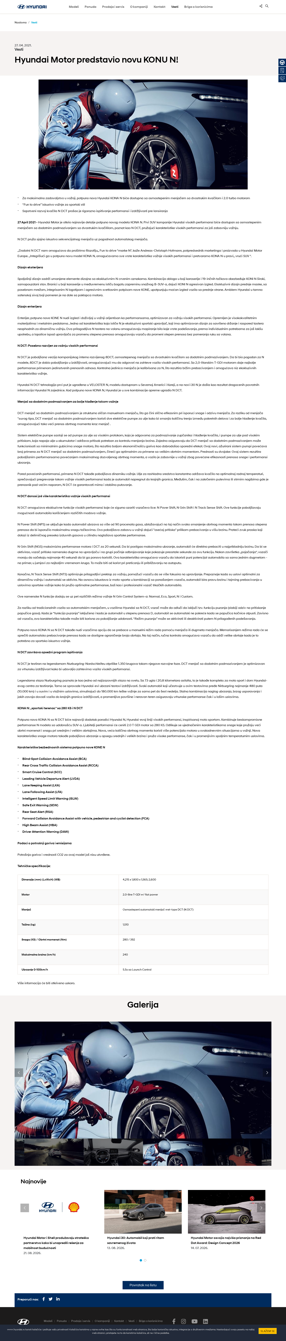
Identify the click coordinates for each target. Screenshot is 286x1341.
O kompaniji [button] (139, 7)
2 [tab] (145, 1260)
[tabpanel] (59, 1222)
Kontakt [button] (159, 7)
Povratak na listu (143, 1285)
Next (267, 1072)
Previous (19, 1072)
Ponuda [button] (90, 7)
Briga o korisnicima (151, 1320)
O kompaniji (102, 1320)
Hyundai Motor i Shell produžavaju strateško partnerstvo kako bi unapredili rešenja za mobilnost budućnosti (56, 1243)
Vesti (174, 7)
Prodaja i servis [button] (113, 7)
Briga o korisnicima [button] (198, 7)
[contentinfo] (260, 6)
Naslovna (21, 22)
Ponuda (62, 1320)
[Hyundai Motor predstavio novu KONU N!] (143, 134)
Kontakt (119, 1320)
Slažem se (268, 1331)
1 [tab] (141, 1260)
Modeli (74, 7)
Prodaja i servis (80, 1320)
